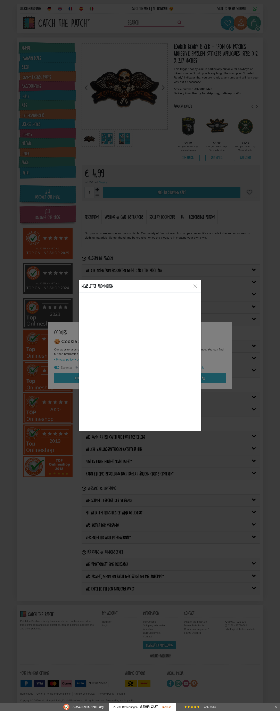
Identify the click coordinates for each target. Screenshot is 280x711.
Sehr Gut (149, 707)
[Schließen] (276, 707)
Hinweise (166, 707)
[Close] (195, 286)
